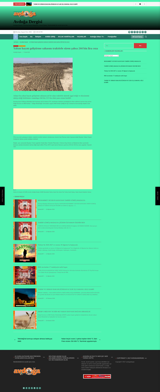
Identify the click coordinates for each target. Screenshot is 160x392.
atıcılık (15, 192)
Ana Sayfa (23, 37)
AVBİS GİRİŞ (50, 37)
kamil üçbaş (71, 192)
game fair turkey (63, 192)
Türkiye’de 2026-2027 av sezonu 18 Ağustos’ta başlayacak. (58, 245)
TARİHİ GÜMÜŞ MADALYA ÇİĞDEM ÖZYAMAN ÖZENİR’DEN (61, 223)
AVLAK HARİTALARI (66, 37)
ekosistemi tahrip (48, 192)
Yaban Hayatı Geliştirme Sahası (83, 192)
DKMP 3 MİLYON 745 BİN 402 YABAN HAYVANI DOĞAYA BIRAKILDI (64, 312)
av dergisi (19, 192)
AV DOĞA (25, 192)
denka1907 (41, 209)
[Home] (15, 36)
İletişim (38, 37)
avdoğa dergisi (36, 192)
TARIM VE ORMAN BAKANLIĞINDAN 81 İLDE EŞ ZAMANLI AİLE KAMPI (66, 289)
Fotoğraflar (112, 37)
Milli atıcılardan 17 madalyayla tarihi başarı (52, 267)
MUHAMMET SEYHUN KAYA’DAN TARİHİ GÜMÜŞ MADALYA (61, 200)
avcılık (29, 192)
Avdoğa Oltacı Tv (97, 37)
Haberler (15, 46)
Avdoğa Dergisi (27, 21)
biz (31, 37)
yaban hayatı (22, 46)
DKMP (41, 192)
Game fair (55, 192)
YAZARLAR (81, 37)
